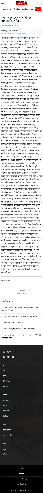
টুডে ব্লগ (38, 9)
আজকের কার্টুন (7, 435)
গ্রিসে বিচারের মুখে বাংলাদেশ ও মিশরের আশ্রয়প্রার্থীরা (19, 329)
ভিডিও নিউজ (17, 9)
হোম (4, 9)
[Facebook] (4, 357)
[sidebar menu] (2, 2)
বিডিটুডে (22, 469)
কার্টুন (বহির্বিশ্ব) (7, 430)
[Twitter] (8, 357)
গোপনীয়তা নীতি (21, 484)
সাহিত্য (5, 454)
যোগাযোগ (21, 474)
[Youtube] (13, 357)
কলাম (9, 9)
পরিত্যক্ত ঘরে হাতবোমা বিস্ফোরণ (13, 323)
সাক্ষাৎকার (6, 400)
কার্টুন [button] (31, 9)
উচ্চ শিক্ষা (5, 416)
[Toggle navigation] (40, 2)
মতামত (5, 406)
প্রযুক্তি (4, 449)
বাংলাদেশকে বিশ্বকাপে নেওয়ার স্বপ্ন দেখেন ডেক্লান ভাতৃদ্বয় (20, 317)
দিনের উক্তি (6, 411)
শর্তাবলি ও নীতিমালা (21, 479)
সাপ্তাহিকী (25, 9)
